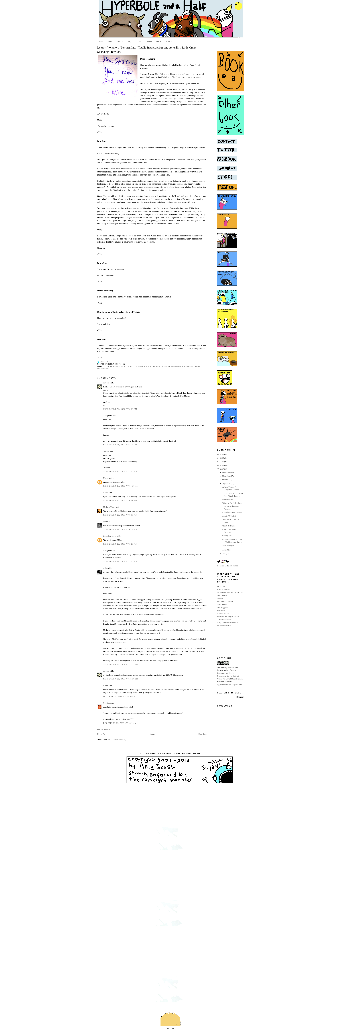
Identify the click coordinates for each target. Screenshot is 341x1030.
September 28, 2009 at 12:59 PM (120, 678)
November (226, 476)
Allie (105, 568)
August (225, 549)
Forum (149, 41)
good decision (153, 366)
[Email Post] (124, 364)
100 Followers (227, 499)
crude (130, 366)
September (226, 483)
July (224, 553)
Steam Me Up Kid (224, 625)
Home (101, 41)
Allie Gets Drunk (228, 525)
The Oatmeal (222, 595)
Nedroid (220, 598)
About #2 (119, 41)
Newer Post (101, 734)
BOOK (158, 41)
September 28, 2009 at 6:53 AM (120, 544)
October (225, 479)
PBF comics (221, 586)
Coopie (106, 703)
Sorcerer (106, 451)
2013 (222, 458)
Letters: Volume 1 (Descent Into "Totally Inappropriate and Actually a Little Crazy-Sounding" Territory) (147, 49)
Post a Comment (103, 729)
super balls (187, 366)
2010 (222, 465)
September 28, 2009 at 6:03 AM (120, 515)
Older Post (202, 734)
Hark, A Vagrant (223, 589)
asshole (108, 366)
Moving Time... (228, 535)
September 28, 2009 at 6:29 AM (120, 529)
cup (135, 366)
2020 (222, 454)
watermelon (103, 368)
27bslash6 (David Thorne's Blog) (230, 592)
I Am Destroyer (228, 545)
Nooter (105, 478)
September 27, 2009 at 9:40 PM (120, 500)
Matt (105, 521)
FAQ (129, 41)
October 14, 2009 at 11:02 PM (119, 696)
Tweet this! (105, 362)
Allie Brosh (232, 667)
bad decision (119, 366)
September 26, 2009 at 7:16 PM (120, 444)
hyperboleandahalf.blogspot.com (229, 684)
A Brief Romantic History (232, 512)
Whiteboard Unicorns (225, 601)
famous (141, 366)
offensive (176, 366)
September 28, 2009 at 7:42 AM (120, 561)
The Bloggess (222, 607)
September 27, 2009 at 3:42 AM (120, 471)
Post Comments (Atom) (117, 739)
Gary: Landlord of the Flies (227, 622)
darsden (106, 382)
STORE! (138, 41)
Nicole (105, 492)
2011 (222, 461)
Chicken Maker (223, 613)
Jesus (164, 366)
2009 (222, 469)
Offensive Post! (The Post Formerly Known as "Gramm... (232, 506)
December (226, 472)
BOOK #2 (169, 41)
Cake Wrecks (222, 604)
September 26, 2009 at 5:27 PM (120, 409)
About (109, 41)
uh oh (197, 366)
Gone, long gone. (109, 536)
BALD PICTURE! (229, 516)
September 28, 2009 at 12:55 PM (120, 664)
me (169, 366)
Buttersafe (221, 610)
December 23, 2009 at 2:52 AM (120, 723)
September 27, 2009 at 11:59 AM (121, 486)
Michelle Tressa (109, 507)
